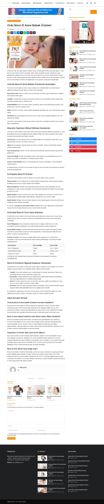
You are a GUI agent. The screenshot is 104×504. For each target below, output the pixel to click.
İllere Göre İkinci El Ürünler (19, 17)
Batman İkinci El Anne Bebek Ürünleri (88, 59)
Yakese (9, 501)
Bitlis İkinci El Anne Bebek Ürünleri (87, 83)
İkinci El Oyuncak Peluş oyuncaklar (86, 127)
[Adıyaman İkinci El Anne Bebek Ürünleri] (36, 390)
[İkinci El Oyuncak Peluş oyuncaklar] (73, 128)
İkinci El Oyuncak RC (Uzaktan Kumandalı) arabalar (88, 103)
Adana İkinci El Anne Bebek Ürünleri (56, 457)
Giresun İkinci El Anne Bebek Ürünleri (88, 67)
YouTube (78, 150)
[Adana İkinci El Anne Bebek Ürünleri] (16, 390)
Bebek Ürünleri (48, 3)
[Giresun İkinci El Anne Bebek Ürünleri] (73, 68)
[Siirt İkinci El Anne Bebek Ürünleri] (73, 76)
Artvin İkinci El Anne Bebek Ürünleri (87, 91)
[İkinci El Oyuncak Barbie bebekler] (73, 120)
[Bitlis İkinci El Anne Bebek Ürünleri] (73, 84)
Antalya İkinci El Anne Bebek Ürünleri (78, 485)
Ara (70, 9)
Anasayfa (16, 3)
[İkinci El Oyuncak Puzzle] (73, 112)
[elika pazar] (8, 29)
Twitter (78, 143)
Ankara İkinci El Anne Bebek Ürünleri (78, 480)
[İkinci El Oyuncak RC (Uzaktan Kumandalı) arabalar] (73, 104)
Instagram (78, 147)
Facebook (78, 139)
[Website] (18, 370)
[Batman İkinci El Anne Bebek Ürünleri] (73, 60)
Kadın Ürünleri (70, 3)
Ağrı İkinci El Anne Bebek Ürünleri (55, 481)
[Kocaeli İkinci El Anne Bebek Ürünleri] (73, 52)
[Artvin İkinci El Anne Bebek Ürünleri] (73, 92)
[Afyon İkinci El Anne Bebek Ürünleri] (56, 390)
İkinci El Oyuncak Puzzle (86, 111)
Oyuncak (80, 3)
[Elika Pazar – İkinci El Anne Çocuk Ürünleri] (9, 3)
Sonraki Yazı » (41, 378)
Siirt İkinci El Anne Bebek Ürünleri (87, 75)
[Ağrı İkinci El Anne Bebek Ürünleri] (42, 482)
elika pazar (12, 29)
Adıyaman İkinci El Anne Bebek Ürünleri (57, 465)
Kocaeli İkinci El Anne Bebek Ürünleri (88, 51)
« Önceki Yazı (30, 378)
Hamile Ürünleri (26, 3)
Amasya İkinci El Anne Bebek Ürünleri (56, 489)
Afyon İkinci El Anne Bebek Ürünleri (56, 473)
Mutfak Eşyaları (37, 3)
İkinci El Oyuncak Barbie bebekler (86, 119)
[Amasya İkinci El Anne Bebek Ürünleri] (42, 490)
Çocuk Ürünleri (60, 3)
